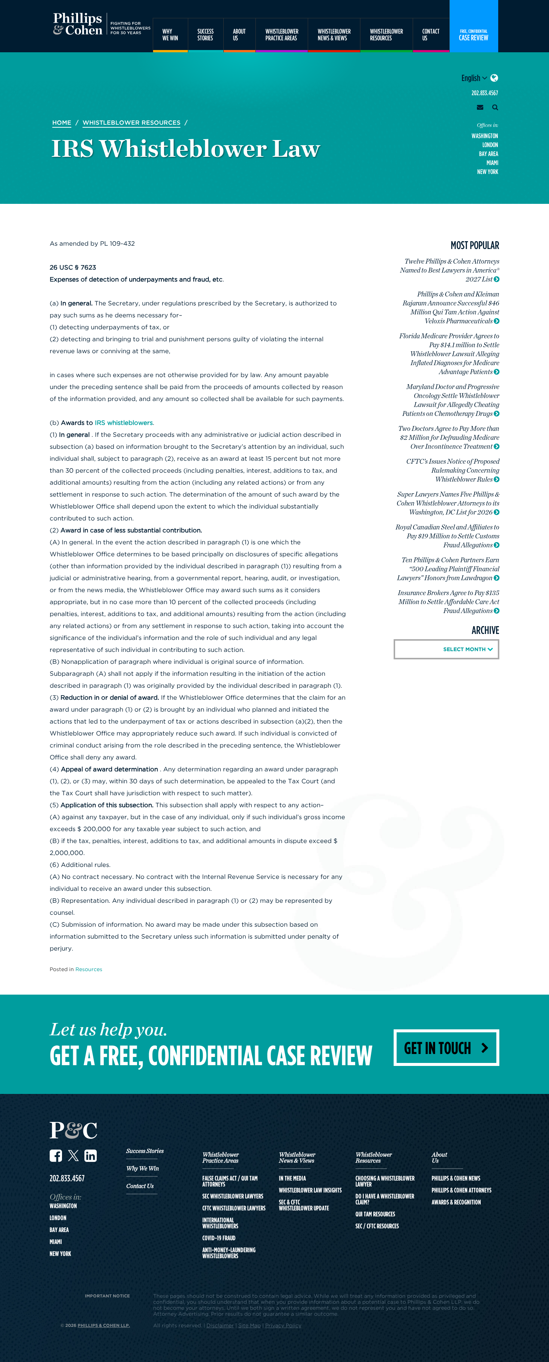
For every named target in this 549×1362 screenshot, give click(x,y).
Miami (492, 162)
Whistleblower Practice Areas (220, 1158)
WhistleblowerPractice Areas (282, 34)
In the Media (292, 1178)
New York (487, 171)
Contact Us (139, 1186)
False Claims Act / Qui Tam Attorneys (230, 1181)
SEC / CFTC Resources (377, 1226)
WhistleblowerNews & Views (334, 34)
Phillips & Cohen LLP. (104, 1325)
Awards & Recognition (456, 1202)
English (472, 78)
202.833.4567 (485, 92)
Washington (485, 135)
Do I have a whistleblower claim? (385, 1199)
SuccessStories (206, 34)
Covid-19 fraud (219, 1238)
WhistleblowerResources (386, 34)
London (490, 144)
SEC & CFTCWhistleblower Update (304, 1205)
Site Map (249, 1325)
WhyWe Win (170, 34)
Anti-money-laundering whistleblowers (228, 1253)
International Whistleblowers (220, 1223)
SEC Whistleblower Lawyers (232, 1196)
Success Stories (145, 1151)
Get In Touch (437, 1047)
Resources (88, 969)
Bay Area (488, 153)
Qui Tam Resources (375, 1214)
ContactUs (431, 34)
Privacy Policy (283, 1325)
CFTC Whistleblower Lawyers (234, 1208)
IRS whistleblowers (124, 422)
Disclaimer (220, 1325)
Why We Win (142, 1169)
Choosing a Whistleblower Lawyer (385, 1181)
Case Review (473, 34)
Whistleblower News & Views (297, 1158)
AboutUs (239, 34)
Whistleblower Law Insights (310, 1190)
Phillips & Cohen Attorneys (461, 1190)
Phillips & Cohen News (456, 1178)
